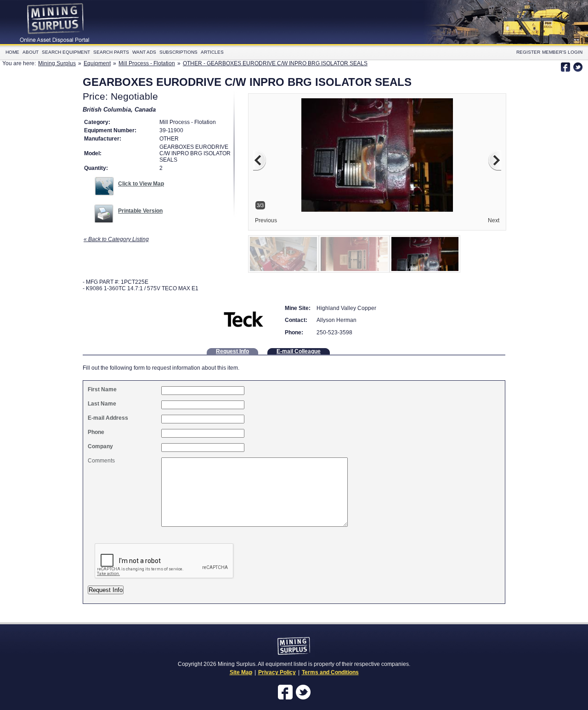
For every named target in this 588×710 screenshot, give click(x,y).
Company (100, 446)
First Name (102, 389)
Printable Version (140, 211)
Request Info (232, 351)
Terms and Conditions (330, 672)
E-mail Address (108, 418)
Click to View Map (141, 183)
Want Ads (144, 52)
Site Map (241, 672)
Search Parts (111, 52)
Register (528, 52)
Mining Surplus (57, 63)
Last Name (102, 403)
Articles (212, 52)
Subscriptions (178, 52)
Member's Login (562, 52)
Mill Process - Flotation (147, 63)
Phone (96, 432)
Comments (101, 460)
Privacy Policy (277, 672)
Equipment (97, 63)
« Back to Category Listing (116, 239)
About (31, 52)
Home (12, 52)
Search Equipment (66, 52)
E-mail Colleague (299, 351)
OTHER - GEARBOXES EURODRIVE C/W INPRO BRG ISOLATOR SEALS (275, 63)
